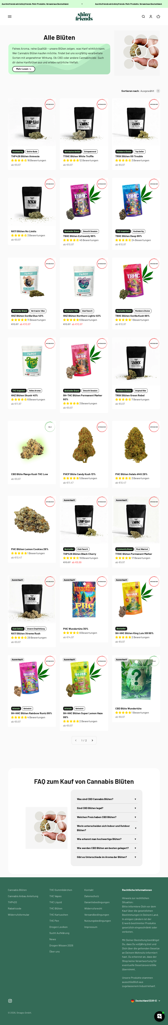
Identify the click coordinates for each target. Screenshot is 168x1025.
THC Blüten (55, 908)
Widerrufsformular (18, 914)
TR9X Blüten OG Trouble (129, 156)
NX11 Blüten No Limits (23, 231)
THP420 (12, 902)
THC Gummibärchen (60, 889)
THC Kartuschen (58, 914)
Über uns (54, 951)
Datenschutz (91, 896)
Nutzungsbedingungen (97, 920)
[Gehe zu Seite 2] (92, 740)
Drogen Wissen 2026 (61, 945)
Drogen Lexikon (58, 926)
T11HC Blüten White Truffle (78, 156)
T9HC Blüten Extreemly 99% (79, 235)
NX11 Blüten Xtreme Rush (25, 633)
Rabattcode (14, 908)
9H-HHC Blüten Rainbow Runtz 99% (31, 713)
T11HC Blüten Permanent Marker (133, 553)
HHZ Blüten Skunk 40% (24, 395)
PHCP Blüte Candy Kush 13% (79, 474)
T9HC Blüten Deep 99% (128, 235)
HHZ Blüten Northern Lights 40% (82, 315)
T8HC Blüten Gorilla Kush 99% (132, 315)
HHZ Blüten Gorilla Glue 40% (27, 315)
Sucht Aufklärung (59, 932)
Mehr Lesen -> (23, 68)
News (52, 939)
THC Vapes (55, 896)
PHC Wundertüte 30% (75, 628)
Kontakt (89, 889)
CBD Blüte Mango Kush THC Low (29, 474)
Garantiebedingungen (97, 902)
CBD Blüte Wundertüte (128, 708)
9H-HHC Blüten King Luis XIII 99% (134, 633)
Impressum (90, 926)
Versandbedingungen (96, 914)
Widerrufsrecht (93, 908)
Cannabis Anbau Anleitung (23, 896)
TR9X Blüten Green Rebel (130, 395)
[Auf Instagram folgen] (10, 1001)
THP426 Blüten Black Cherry (79, 553)
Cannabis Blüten (17, 889)
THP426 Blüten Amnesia (25, 156)
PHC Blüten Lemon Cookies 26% (29, 549)
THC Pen (54, 920)
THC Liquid (55, 902)
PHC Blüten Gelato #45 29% (131, 474)
